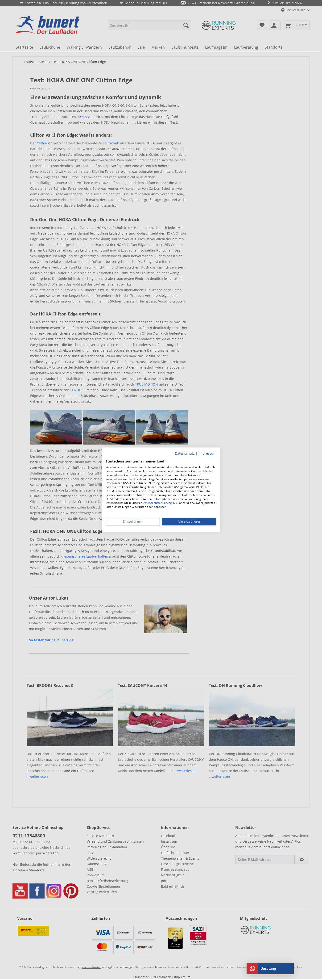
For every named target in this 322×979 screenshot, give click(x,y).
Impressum (207, 453)
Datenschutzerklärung (157, 503)
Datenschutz (185, 453)
